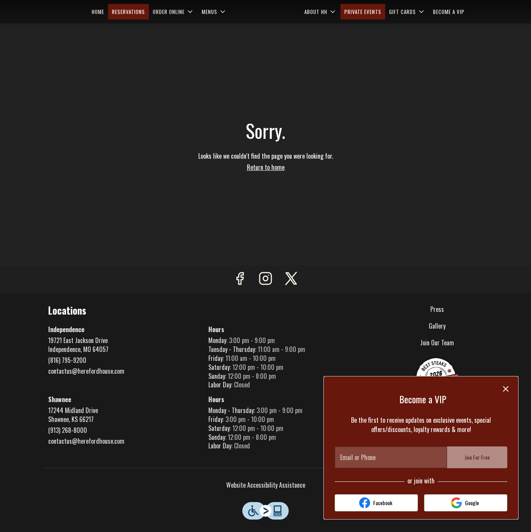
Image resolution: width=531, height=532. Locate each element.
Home (98, 12)
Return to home (266, 167)
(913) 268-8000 (67, 430)
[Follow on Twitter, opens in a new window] (291, 279)
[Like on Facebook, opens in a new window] (240, 279)
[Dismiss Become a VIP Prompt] (505, 389)
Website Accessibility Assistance (265, 485)
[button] (173, 11)
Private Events (362, 12)
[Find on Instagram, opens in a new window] (265, 279)
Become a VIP (449, 12)
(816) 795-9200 (67, 360)
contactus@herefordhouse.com (86, 371)
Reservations (128, 12)
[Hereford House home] (265, 11)
